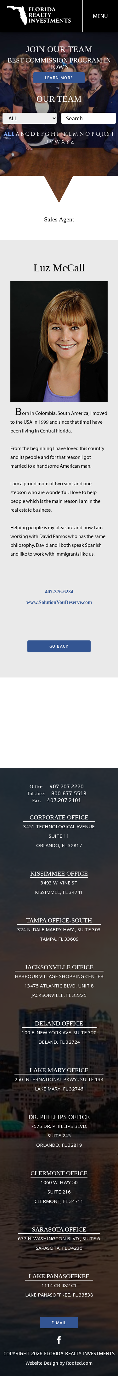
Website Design (41, 1363)
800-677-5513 (69, 793)
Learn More (59, 77)
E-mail (59, 1322)
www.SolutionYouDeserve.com (59, 602)
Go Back (59, 646)
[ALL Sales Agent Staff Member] (30, 118)
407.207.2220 (67, 786)
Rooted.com (79, 1363)
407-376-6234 (59, 591)
